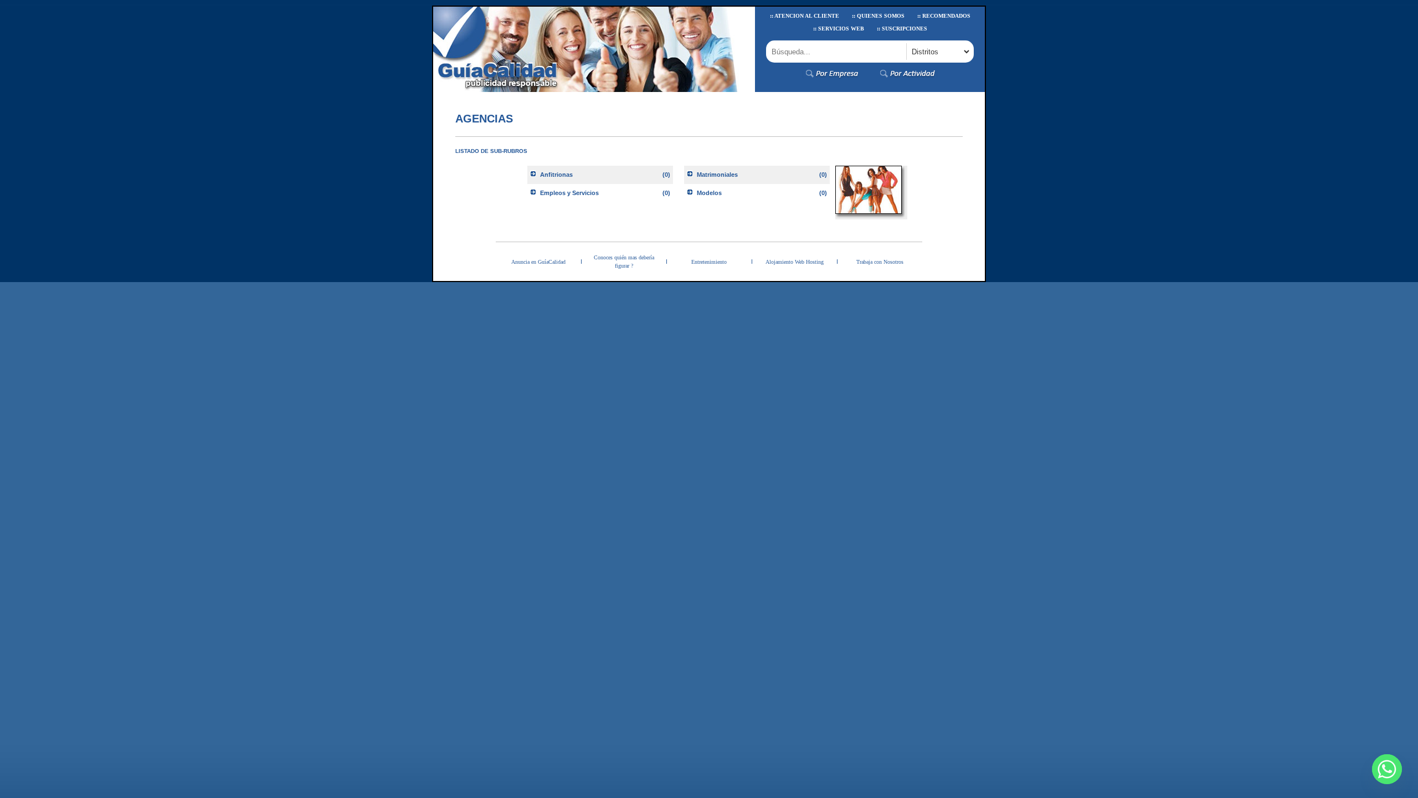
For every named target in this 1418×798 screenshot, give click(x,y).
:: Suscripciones (902, 28)
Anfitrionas (556, 174)
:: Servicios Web (838, 28)
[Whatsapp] (1387, 769)
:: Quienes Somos (878, 16)
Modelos (709, 193)
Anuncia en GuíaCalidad (538, 262)
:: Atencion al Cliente (804, 16)
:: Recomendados (943, 16)
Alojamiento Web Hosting (794, 262)
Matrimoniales (717, 174)
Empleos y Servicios (569, 193)
